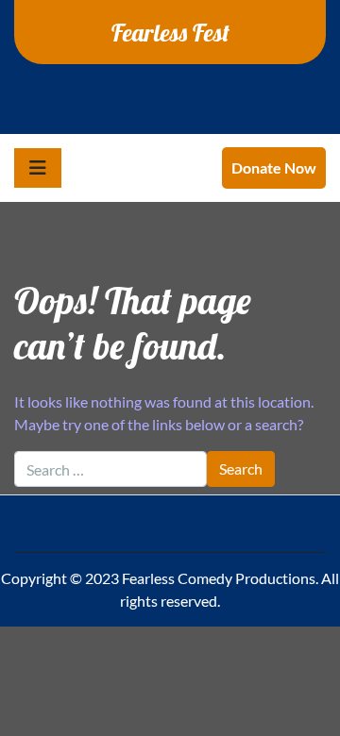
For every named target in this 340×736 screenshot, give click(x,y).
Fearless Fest (170, 32)
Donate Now (273, 167)
